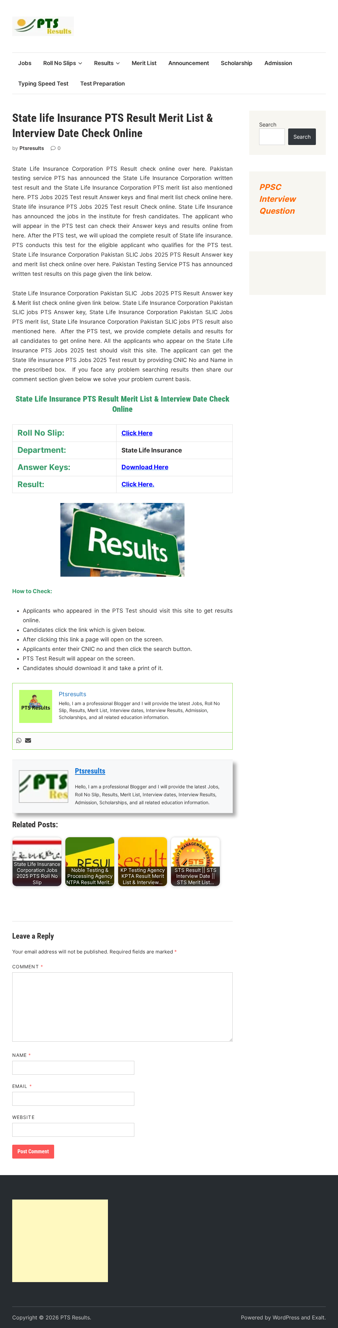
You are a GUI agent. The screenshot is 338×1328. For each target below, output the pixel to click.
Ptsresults (31, 148)
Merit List (144, 63)
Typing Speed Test (43, 83)
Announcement (188, 63)
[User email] (28, 740)
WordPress (286, 1317)
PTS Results (75, 1317)
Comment (27, 966)
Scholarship (237, 63)
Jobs (24, 63)
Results (104, 63)
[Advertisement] (60, 1241)
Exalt (318, 1317)
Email (22, 1086)
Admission (278, 63)
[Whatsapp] (19, 740)
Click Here (136, 433)
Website (23, 1117)
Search (267, 124)
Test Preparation (102, 83)
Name (21, 1055)
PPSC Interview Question (277, 199)
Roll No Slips (59, 63)
